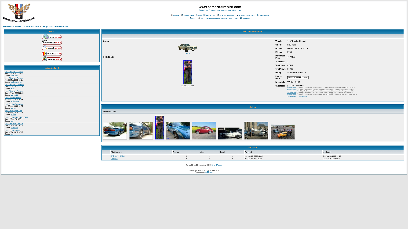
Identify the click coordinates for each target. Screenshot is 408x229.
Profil (194, 18)
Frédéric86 (15, 101)
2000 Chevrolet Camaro (14, 91)
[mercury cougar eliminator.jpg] (282, 139)
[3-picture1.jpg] (141, 139)
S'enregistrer (265, 15)
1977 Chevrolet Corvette (14, 85)
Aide (200, 15)
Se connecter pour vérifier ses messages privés (219, 18)
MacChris (14, 127)
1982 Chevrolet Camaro (14, 72)
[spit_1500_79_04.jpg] (230, 139)
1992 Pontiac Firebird (59, 27)
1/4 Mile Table (188, 15)
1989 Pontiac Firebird (13, 98)
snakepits (14, 75)
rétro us (114, 159)
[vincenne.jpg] (256, 139)
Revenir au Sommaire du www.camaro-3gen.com (220, 10)
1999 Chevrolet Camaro (14, 78)
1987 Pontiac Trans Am (14, 104)
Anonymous (291, 87)
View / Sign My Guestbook (297, 96)
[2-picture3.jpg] (115, 139)
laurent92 (14, 95)
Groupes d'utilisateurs (247, 15)
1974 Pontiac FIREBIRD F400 (16, 117)
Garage (176, 15)
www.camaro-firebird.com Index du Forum (21, 27)
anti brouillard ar (118, 156)
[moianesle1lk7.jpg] (188, 84)
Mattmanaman (16, 82)
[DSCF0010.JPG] (178, 139)
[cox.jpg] (204, 139)
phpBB (199, 170)
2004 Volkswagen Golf (13, 111)
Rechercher (210, 15)
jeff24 (13, 88)
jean (12, 134)
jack (12, 121)
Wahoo (13, 114)
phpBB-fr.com (209, 172)
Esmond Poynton (216, 165)
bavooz (14, 108)
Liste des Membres (226, 15)
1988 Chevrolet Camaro (14, 124)
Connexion (246, 18)
